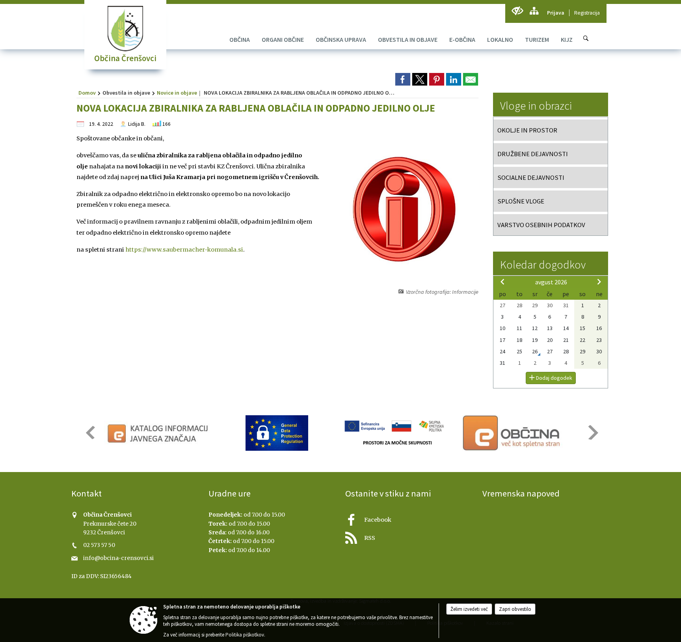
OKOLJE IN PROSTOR (527, 130)
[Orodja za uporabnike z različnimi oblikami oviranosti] (517, 10)
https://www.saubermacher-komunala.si (184, 249)
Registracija (587, 12)
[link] (403, 79)
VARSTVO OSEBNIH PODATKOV (541, 224)
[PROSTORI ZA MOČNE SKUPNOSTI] (395, 433)
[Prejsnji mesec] (502, 281)
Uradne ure (229, 493)
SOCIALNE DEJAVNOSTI (530, 177)
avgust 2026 (551, 282)
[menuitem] (239, 39)
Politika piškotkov (244, 634)
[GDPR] (277, 433)
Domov (87, 92)
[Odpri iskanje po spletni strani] (586, 38)
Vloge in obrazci (536, 106)
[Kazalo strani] (533, 10)
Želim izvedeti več (469, 609)
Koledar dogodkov (543, 265)
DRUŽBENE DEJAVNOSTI (532, 153)
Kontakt (86, 493)
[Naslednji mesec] (599, 281)
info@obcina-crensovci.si (118, 558)
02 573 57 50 (99, 545)
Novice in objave (177, 92)
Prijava (555, 12)
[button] (89, 432)
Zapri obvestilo (515, 609)
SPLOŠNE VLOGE (520, 201)
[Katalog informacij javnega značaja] (159, 433)
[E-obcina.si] (512, 433)
